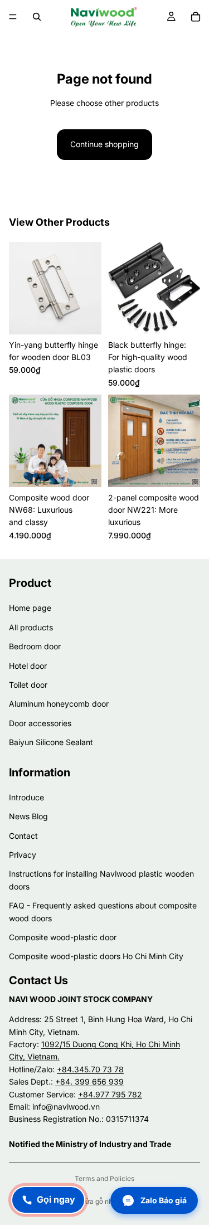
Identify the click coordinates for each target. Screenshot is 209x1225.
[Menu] (13, 17)
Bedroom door (35, 646)
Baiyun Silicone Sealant (51, 742)
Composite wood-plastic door (62, 937)
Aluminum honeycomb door (59, 703)
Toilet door (28, 684)
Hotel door (28, 665)
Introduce (26, 797)
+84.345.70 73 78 (90, 1069)
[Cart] (195, 16)
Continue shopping (104, 144)
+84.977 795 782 (110, 1094)
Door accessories (40, 723)
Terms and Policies (104, 1178)
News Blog (28, 816)
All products (31, 627)
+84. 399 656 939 (89, 1081)
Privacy (22, 854)
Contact (23, 835)
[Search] (37, 16)
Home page (30, 607)
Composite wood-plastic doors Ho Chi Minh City (96, 956)
